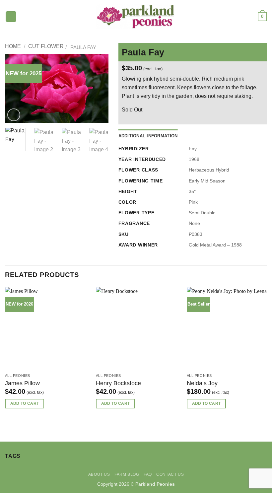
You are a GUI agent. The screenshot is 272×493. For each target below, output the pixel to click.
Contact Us (170, 474)
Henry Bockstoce (118, 383)
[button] (11, 16)
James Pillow (22, 383)
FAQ (148, 474)
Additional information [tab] (148, 135)
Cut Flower (46, 46)
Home (13, 46)
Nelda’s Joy (202, 383)
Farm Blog (126, 474)
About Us (99, 474)
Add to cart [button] (24, 403)
